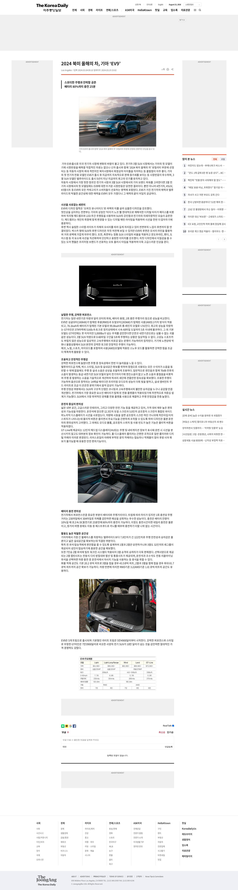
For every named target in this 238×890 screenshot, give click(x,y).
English (160, 4)
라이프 (99, 10)
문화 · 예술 (89, 850)
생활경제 (64, 833)
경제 (90, 10)
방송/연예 (113, 828)
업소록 (174, 10)
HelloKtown (145, 10)
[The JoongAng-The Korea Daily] (46, 880)
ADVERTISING (85, 876)
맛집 (159, 859)
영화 (111, 833)
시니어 (87, 855)
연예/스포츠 (112, 10)
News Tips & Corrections (154, 876)
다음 (224, 239)
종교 (86, 837)
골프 (111, 859)
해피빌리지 (187, 856)
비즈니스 (64, 850)
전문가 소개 (138, 837)
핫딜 (157, 10)
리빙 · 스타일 (90, 846)
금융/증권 (64, 837)
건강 (86, 833)
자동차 (63, 855)
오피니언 (40, 859)
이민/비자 (40, 842)
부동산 (63, 846)
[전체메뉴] (195, 10)
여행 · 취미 (89, 842)
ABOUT (74, 876)
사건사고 (40, 833)
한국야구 (112, 842)
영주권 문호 (138, 846)
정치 (38, 850)
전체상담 (137, 828)
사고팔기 (161, 850)
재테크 (63, 842)
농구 (111, 850)
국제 (38, 855)
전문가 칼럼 (138, 833)
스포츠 (111, 837)
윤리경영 (130, 876)
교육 (165, 10)
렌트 (159, 833)
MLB (111, 846)
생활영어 (186, 839)
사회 (82, 10)
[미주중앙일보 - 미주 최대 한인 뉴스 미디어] (52, 8)
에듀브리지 (187, 834)
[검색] (200, 10)
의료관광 (185, 10)
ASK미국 (129, 10)
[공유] (172, 69)
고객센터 (139, 876)
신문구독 (138, 4)
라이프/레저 (89, 828)
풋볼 (111, 855)
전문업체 (161, 846)
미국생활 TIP (138, 842)
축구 (111, 864)
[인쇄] (167, 69)
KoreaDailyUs (189, 828)
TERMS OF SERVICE (116, 876)
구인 (159, 828)
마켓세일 (161, 855)
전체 (74, 10)
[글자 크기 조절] (163, 69)
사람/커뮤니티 (42, 837)
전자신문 (149, 4)
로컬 (223, 159)
